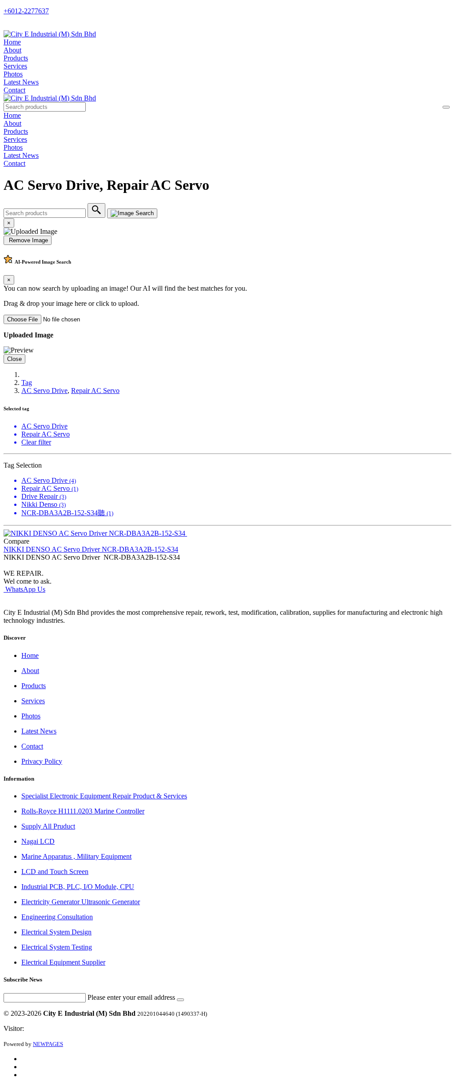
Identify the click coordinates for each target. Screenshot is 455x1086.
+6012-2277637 (26, 11)
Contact (14, 90)
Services (15, 66)
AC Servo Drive (44, 390)
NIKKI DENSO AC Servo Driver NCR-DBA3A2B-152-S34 (91, 549)
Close (14, 359)
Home (12, 42)
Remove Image (27, 240)
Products (16, 58)
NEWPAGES (48, 1044)
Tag (26, 382)
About (12, 50)
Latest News (21, 82)
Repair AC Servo (95, 390)
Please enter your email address (131, 997)
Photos (13, 74)
